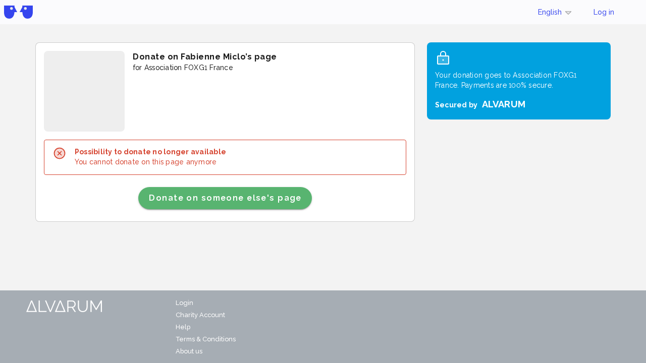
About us (189, 351)
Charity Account (200, 315)
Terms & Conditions (206, 339)
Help (183, 327)
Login (184, 303)
